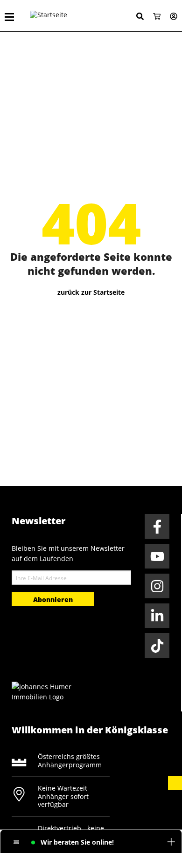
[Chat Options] (16, 842)
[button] (175, 783)
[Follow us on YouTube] (157, 556)
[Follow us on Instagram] (157, 586)
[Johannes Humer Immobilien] (47, 691)
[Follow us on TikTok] (157, 645)
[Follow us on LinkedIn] (157, 615)
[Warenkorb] (153, 17)
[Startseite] (67, 16)
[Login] (169, 17)
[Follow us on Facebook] (157, 526)
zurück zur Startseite (91, 292)
